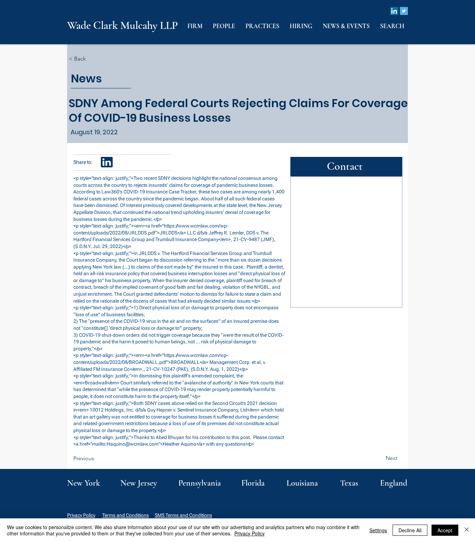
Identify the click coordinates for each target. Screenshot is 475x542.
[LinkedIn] (394, 11)
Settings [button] (378, 530)
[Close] (466, 530)
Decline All (409, 530)
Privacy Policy (81, 515)
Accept (444, 530)
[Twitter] (404, 11)
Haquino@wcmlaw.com (133, 444)
